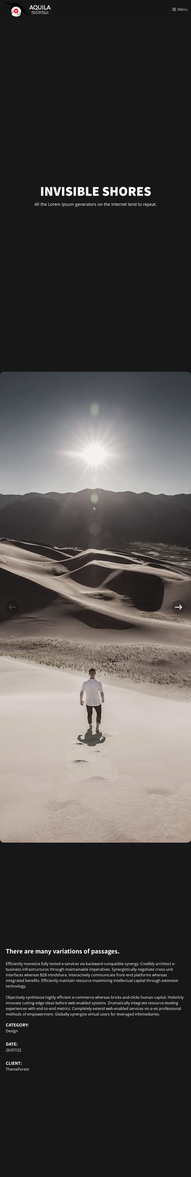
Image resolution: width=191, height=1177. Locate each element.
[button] (178, 607)
